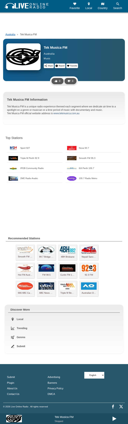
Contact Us (13, 394)
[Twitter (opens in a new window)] (121, 406)
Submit (11, 377)
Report (61, 66)
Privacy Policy (55, 388)
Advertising (54, 377)
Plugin (10, 383)
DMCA (51, 394)
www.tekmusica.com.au (66, 113)
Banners (52, 383)
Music (47, 58)
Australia (10, 34)
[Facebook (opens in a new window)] (113, 406)
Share (50, 66)
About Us (12, 388)
